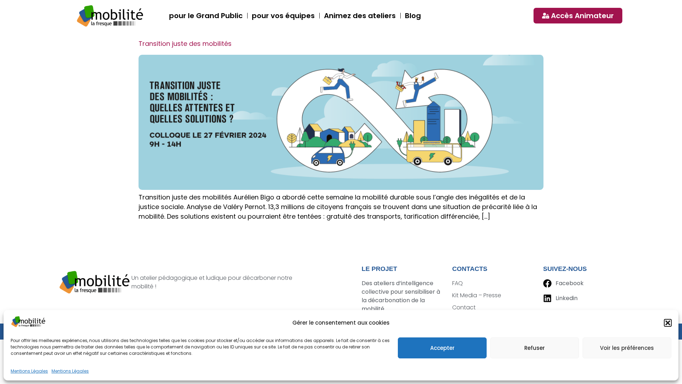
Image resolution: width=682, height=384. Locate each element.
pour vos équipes (283, 16)
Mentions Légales (29, 371)
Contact (464, 307)
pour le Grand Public (206, 16)
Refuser (534, 348)
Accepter (442, 348)
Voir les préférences (627, 348)
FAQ (457, 283)
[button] (667, 322)
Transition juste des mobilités (185, 43)
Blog (413, 16)
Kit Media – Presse (476, 295)
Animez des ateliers (360, 16)
